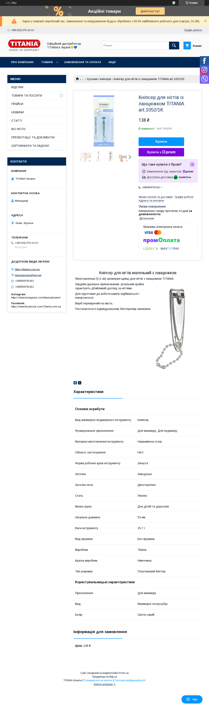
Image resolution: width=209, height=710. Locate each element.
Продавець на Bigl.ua (104, 676)
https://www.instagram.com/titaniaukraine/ (36, 297)
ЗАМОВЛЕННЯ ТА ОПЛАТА (82, 62)
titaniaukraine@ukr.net (28, 275)
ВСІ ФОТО (18, 129)
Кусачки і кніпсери (99, 79)
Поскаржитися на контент (98, 680)
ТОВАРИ (47, 62)
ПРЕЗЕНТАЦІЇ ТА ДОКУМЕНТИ (32, 137)
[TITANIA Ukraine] (24, 51)
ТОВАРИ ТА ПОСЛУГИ (26, 95)
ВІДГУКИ (17, 87)
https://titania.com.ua (27, 269)
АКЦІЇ (112, 62)
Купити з (154, 152)
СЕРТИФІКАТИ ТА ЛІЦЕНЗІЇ (30, 145)
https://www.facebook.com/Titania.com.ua (36, 306)
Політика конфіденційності (130, 680)
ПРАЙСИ (17, 104)
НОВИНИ (17, 112)
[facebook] (75, 383)
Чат (195, 699)
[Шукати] (174, 45)
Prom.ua (124, 673)
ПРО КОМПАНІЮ (22, 62)
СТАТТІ (16, 120)
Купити (161, 141)
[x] (79, 383)
